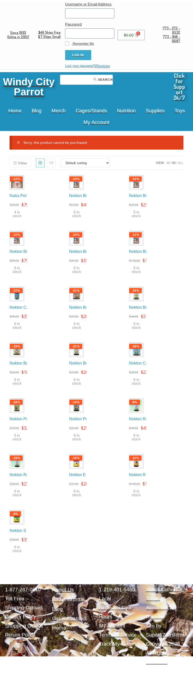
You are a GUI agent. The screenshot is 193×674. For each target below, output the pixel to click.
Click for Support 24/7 (179, 86)
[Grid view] (40, 163)
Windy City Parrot (29, 86)
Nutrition (126, 110)
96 (174, 163)
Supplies (155, 110)
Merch (59, 110)
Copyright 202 (161, 644)
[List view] (51, 163)
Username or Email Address (88, 4)
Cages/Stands (91, 110)
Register (103, 66)
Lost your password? (80, 66)
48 (168, 163)
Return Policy (20, 635)
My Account (96, 122)
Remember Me (83, 44)
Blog (36, 110)
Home (15, 110)
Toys (180, 110)
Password (73, 24)
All (180, 163)
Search (105, 79)
